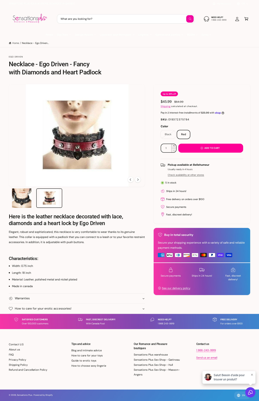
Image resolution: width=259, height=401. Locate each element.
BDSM (191, 34)
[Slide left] (130, 179)
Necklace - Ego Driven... (35, 43)
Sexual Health (84, 34)
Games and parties (167, 34)
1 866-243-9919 (206, 350)
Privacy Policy (17, 360)
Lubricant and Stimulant (115, 34)
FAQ (11, 354)
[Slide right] (138, 179)
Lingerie (143, 34)
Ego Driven (16, 57)
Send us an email (206, 357)
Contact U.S (16, 344)
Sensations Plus (24, 395)
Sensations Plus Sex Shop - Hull (153, 365)
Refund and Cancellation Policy (28, 370)
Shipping (166, 106)
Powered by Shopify (43, 395)
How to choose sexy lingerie (88, 366)
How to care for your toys (87, 355)
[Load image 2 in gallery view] (49, 198)
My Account (224, 3)
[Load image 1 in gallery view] (22, 198)
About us (14, 349)
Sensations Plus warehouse (151, 354)
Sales (205, 34)
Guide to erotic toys (83, 360)
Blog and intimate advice (86, 350)
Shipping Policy (18, 365)
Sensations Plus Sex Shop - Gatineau (157, 360)
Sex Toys (62, 34)
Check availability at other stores (186, 174)
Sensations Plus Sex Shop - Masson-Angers (157, 372)
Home (15, 43)
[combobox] (126, 18)
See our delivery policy (176, 288)
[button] (246, 18)
